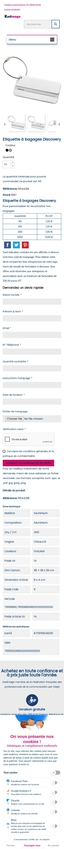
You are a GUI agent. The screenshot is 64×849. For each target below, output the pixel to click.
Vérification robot (14, 429)
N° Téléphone (12, 345)
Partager (7, 245)
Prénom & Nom (13, 311)
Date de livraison (13, 395)
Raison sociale (12, 294)
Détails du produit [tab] (14, 490)
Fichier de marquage (15, 411)
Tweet (16, 245)
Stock (6, 195)
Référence (10, 189)
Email (7, 328)
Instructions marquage (17, 378)
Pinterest (25, 245)
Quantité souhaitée (15, 361)
